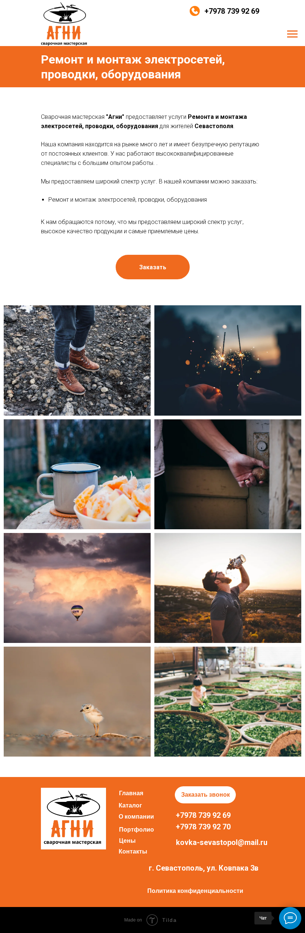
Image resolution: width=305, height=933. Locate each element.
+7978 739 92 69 (232, 11)
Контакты (133, 851)
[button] (153, 267)
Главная (131, 793)
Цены (127, 841)
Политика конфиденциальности (195, 891)
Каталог (130, 805)
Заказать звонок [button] (205, 794)
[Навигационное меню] (292, 34)
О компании (136, 816)
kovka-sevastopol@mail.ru (221, 842)
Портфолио (136, 829)
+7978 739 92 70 (203, 826)
